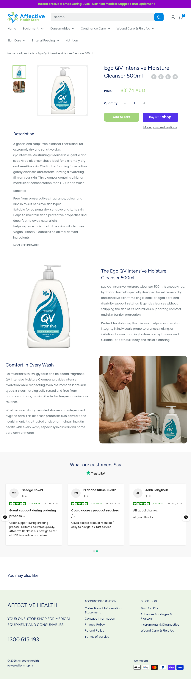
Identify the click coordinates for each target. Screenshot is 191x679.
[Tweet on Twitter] (168, 76)
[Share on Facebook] (153, 76)
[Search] (159, 17)
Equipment (31, 28)
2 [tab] (97, 551)
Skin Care (14, 40)
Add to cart (121, 117)
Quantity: (111, 103)
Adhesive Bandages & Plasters (156, 616)
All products (26, 53)
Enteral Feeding (43, 40)
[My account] (173, 17)
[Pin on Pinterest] (161, 76)
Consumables (60, 28)
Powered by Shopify (20, 665)
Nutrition (71, 40)
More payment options (160, 127)
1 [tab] (94, 551)
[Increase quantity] (144, 103)
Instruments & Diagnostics (160, 624)
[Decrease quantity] (125, 103)
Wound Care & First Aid (133, 28)
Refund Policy (94, 630)
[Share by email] (175, 76)
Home (11, 28)
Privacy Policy (95, 624)
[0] (180, 17)
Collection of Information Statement (103, 610)
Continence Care (93, 28)
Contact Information (100, 618)
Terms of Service (97, 637)
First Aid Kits (149, 608)
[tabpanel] (96, 514)
